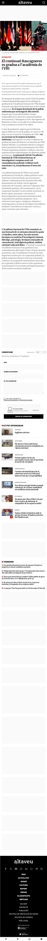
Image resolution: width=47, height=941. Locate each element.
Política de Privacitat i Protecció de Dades (18, 400)
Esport (17, 510)
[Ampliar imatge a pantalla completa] (42, 25)
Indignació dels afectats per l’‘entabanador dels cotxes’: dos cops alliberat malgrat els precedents (23, 572)
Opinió (24, 881)
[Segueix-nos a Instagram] (21, 869)
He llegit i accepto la (18, 399)
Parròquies (19, 455)
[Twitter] (18, 939)
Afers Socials (19, 468)
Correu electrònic (11, 372)
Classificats (23, 896)
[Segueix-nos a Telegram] (36, 869)
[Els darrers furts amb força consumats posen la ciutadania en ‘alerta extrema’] (7, 443)
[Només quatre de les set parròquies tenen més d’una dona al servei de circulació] (7, 457)
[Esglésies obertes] (7, 431)
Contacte (23, 907)
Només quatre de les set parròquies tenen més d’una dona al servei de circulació (29, 460)
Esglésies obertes (22, 432)
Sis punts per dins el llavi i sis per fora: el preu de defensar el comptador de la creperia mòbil (29, 501)
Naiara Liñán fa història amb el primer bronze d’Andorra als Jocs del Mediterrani (29, 515)
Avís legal (23, 920)
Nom (5, 362)
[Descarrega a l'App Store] (23, 934)
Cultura (23, 885)
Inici (24, 874)
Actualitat (6, 57)
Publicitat (23, 910)
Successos (18, 441)
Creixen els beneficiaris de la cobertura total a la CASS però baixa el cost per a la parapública (28, 473)
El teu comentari (10, 381)
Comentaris (24, 75)
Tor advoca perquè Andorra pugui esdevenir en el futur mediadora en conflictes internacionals (29, 487)
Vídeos (23, 892)
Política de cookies (24, 917)
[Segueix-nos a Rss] (41, 869)
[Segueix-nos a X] (11, 869)
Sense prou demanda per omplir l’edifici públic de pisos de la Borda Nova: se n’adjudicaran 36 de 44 (23, 578)
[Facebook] (6, 939)
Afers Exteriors (20, 482)
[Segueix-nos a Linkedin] (26, 869)
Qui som (23, 904)
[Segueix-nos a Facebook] (5, 869)
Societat (18, 429)
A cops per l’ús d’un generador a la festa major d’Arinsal (24, 588)
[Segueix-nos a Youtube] (16, 869)
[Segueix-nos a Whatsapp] (31, 869)
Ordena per (30, 352)
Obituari (23, 899)
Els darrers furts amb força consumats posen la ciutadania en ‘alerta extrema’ (29, 446)
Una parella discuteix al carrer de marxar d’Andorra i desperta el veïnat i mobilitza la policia (22, 566)
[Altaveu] (25, 2)
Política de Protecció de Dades (23, 914)
